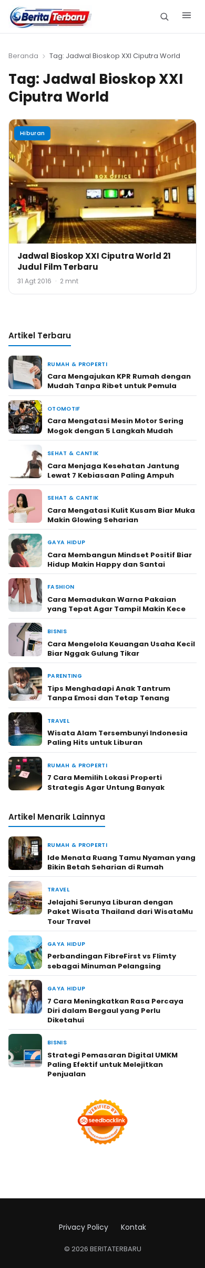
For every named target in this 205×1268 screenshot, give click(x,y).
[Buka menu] (187, 16)
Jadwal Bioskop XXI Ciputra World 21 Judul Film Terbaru (94, 261)
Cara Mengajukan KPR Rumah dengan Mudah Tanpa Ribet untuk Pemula (119, 381)
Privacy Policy (83, 1227)
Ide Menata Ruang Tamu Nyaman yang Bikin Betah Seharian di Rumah (121, 862)
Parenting (64, 676)
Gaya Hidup (66, 542)
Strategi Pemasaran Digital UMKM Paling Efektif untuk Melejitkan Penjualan (112, 1064)
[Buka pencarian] (164, 16)
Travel (58, 721)
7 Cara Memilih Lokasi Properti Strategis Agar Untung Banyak (106, 782)
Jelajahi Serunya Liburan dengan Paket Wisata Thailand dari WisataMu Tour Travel (120, 911)
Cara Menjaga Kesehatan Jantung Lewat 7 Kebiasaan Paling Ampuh (113, 470)
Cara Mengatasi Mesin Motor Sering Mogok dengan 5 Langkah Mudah (115, 425)
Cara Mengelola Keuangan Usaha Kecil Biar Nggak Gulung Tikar (121, 648)
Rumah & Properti (77, 364)
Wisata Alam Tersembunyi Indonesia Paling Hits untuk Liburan (117, 737)
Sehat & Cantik (72, 453)
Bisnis (57, 631)
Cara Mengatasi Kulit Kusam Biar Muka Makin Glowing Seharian (121, 515)
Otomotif (63, 409)
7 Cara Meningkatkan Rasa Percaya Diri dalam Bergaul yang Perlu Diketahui (115, 1010)
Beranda (23, 56)
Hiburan (32, 133)
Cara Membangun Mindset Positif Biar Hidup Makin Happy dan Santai (119, 559)
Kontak (133, 1227)
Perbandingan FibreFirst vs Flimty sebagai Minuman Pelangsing (111, 961)
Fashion (60, 587)
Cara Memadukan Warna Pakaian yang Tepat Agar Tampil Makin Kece (116, 604)
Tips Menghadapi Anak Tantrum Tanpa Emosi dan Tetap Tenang (108, 693)
